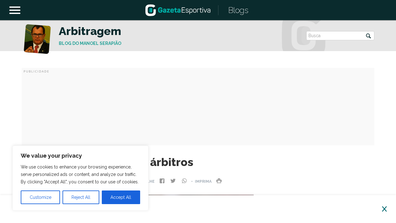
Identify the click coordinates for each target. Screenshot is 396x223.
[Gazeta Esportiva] (178, 10)
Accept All (120, 197)
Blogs (238, 10)
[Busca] (368, 36)
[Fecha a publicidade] (384, 209)
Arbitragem (90, 30)
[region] (80, 178)
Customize (40, 197)
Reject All (80, 197)
